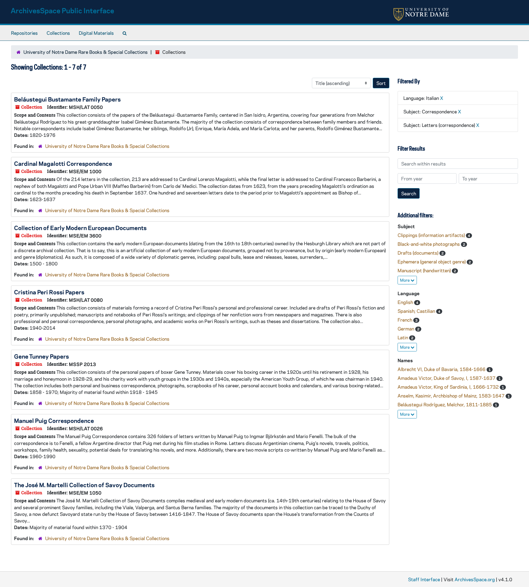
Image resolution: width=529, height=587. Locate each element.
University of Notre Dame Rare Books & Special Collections (85, 52)
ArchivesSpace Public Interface (62, 10)
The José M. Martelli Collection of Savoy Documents (84, 485)
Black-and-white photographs (429, 244)
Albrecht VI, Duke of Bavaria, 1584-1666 (442, 369)
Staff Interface (424, 579)
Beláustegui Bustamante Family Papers (67, 99)
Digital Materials (96, 33)
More (405, 280)
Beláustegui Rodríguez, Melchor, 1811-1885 (445, 404)
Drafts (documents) (418, 253)
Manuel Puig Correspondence (54, 420)
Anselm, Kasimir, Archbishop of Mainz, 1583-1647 (452, 396)
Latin (403, 337)
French (405, 320)
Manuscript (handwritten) (425, 270)
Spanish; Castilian (417, 311)
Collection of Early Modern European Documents (80, 227)
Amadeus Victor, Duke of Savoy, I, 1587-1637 (447, 378)
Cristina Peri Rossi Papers (49, 292)
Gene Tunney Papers (41, 356)
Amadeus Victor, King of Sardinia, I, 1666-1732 (449, 387)
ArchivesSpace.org (475, 579)
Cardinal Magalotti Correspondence (63, 163)
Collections (58, 33)
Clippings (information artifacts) (432, 235)
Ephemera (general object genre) (432, 261)
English (406, 302)
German (406, 328)
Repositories (24, 33)
